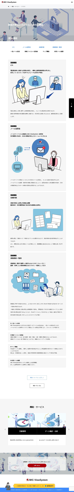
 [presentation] (69, 429)
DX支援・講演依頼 (71, 105)
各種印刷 (41, 47)
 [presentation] (5, 429)
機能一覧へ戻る (37, 385)
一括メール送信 (15, 51)
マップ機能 (46, 51)
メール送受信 (27, 47)
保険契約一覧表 (57, 47)
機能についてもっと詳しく (37, 377)
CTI (13, 47)
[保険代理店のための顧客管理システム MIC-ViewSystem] (9, 2)
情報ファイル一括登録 (31, 51)
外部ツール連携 (58, 51)
